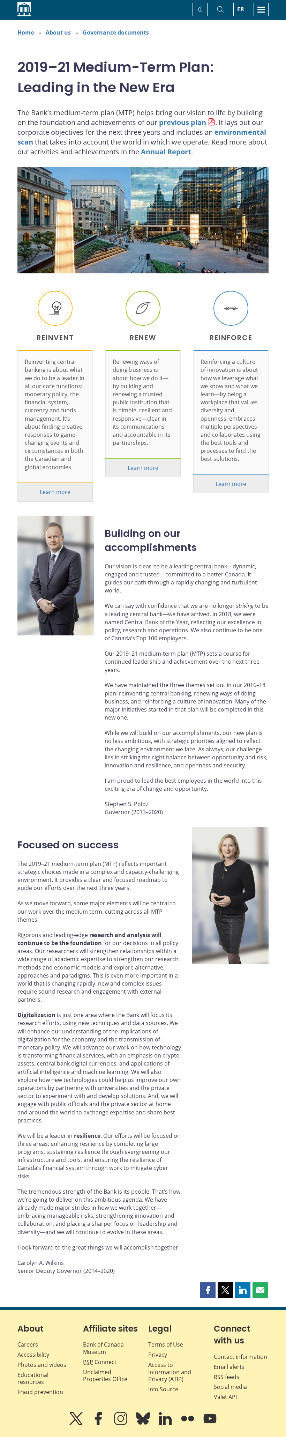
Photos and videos (41, 1365)
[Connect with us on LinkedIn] (166, 1423)
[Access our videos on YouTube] (210, 1423)
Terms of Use (165, 1344)
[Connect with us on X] (77, 1423)
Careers (27, 1344)
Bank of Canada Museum (103, 1348)
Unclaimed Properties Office (105, 1375)
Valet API (225, 1397)
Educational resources (32, 1378)
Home (25, 32)
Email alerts (229, 1367)
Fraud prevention (40, 1392)
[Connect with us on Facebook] (99, 1423)
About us (58, 32)
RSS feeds (226, 1377)
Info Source (163, 1389)
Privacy (157, 1354)
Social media (230, 1387)
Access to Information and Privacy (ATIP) (169, 1372)
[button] (208, 1290)
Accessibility (33, 1354)
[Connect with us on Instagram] (121, 1423)
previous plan (182, 122)
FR (240, 9)
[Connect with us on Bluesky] (144, 1423)
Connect (99, 1362)
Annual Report (166, 151)
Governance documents (116, 32)
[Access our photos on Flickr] (188, 1423)
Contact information (240, 1357)
